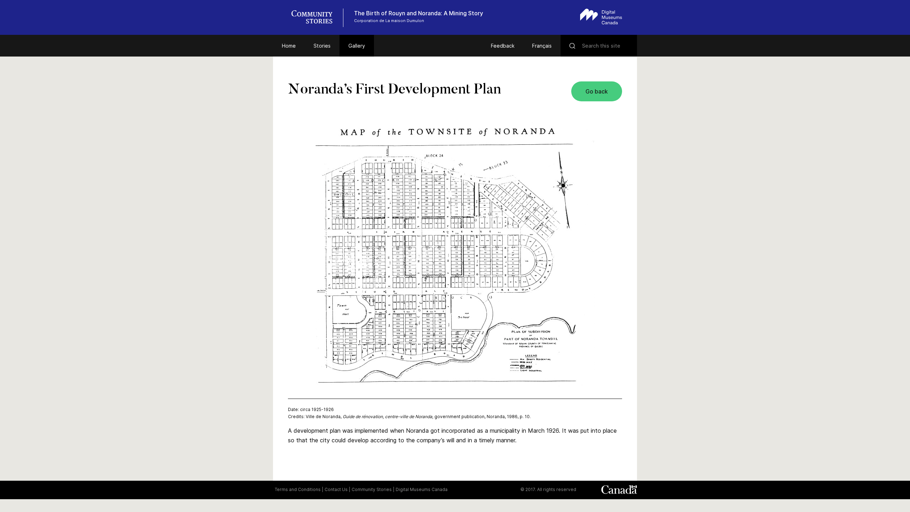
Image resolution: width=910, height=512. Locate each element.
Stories (322, 46)
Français (542, 46)
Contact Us (336, 489)
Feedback (502, 46)
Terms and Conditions (298, 489)
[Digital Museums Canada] (601, 17)
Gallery (356, 46)
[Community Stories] (315, 18)
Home (289, 46)
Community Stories (372, 489)
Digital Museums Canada (422, 489)
